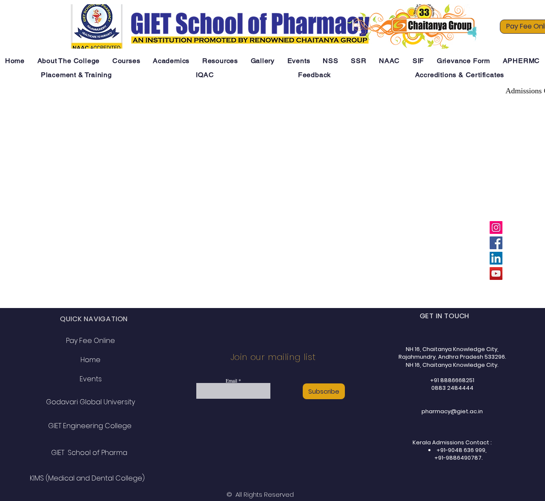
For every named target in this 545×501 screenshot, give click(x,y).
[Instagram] (496, 227)
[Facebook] (496, 242)
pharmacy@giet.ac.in (452, 411)
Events (91, 379)
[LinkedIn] (496, 258)
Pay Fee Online (90, 341)
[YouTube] (496, 273)
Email (231, 380)
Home (90, 360)
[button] (68, 60)
